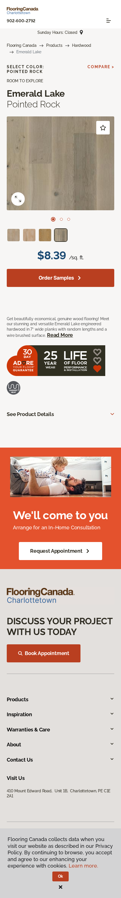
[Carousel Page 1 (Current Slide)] (53, 219)
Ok (60, 876)
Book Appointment (47, 653)
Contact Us (20, 760)
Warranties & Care (28, 730)
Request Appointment (56, 551)
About (14, 744)
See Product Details (30, 414)
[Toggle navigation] (108, 20)
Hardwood (81, 45)
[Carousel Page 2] (61, 219)
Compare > (101, 67)
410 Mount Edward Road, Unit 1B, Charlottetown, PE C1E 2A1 (58, 793)
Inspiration (19, 714)
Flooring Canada (22, 45)
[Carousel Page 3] (68, 219)
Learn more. (83, 866)
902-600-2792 (21, 21)
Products (54, 45)
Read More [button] (60, 335)
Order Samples (56, 278)
